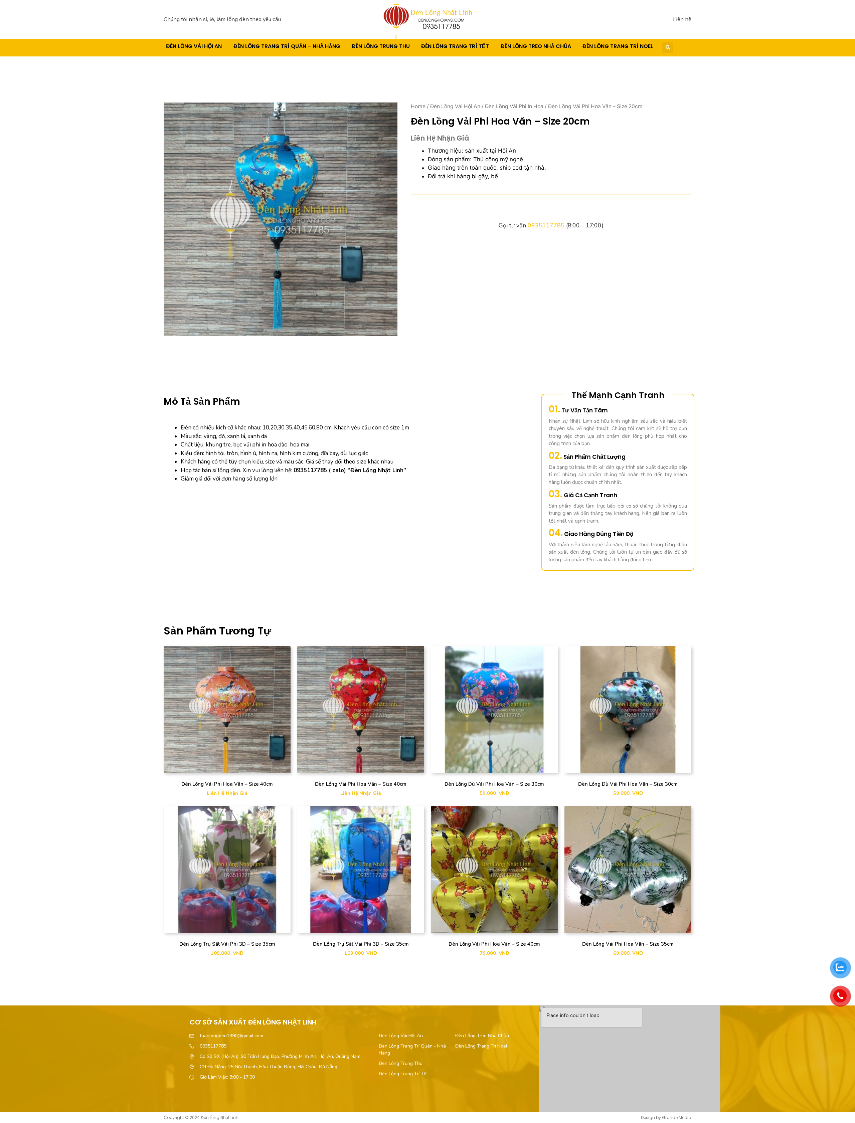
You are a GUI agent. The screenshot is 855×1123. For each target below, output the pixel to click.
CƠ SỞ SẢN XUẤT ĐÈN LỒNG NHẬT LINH (253, 1022)
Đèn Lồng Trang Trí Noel (617, 46)
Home (418, 106)
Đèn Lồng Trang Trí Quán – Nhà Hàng (286, 46)
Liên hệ (682, 19)
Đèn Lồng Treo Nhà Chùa (536, 46)
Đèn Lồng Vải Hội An (194, 46)
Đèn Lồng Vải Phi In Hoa (514, 106)
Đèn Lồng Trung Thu (381, 46)
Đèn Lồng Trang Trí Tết (455, 46)
